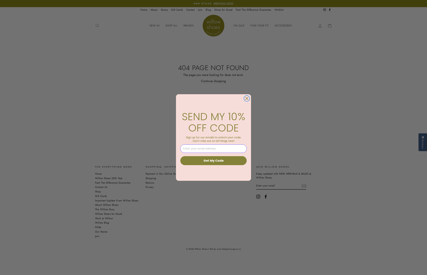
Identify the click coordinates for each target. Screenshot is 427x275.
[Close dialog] (247, 98)
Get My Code (213, 160)
